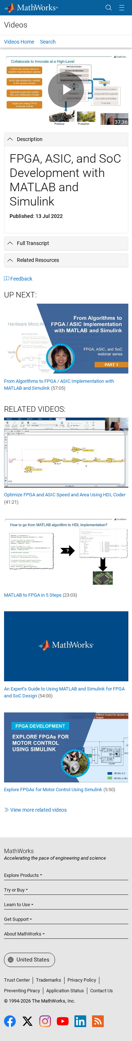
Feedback (21, 279)
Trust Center (17, 980)
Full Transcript (33, 243)
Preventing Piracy (22, 990)
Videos (15, 25)
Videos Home (19, 42)
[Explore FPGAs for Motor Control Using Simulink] (66, 747)
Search (48, 42)
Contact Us (101, 990)
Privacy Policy (81, 980)
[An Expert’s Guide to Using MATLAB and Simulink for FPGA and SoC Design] (66, 646)
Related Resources (38, 260)
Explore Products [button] (21, 875)
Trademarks (48, 980)
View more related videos (38, 810)
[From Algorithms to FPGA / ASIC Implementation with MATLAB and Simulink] (66, 338)
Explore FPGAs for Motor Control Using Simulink (59, 789)
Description (30, 139)
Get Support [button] (16, 919)
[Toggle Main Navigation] (122, 8)
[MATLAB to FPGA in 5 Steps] (66, 553)
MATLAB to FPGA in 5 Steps (40, 595)
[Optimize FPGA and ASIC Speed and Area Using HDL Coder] (66, 452)
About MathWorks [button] (22, 934)
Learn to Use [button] (17, 904)
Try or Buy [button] (14, 890)
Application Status (65, 990)
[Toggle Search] (108, 8)
